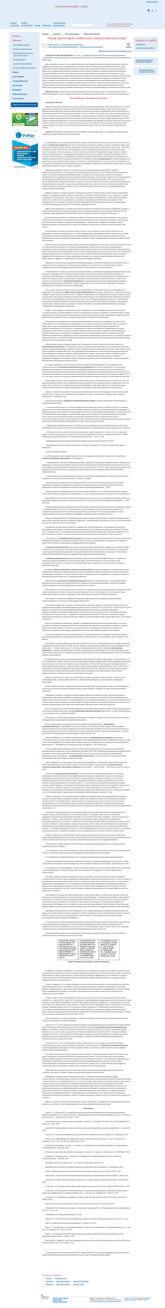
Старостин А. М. (53, 44)
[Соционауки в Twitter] (156, 10)
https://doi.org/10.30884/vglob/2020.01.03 (116, 51)
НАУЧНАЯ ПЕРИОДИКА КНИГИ (71, 6)
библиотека (46, 25)
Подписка (16, 89)
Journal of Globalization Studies (24, 67)
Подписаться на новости (145, 48)
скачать (128, 47)
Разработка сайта (130, 1299)
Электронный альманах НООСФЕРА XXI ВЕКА (144, 61)
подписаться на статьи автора (71, 44)
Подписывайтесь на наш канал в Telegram (147, 71)
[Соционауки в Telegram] (148, 10)
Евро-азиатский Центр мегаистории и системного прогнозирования (120, 25)
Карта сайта (57, 1300)
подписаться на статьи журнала (91, 47)
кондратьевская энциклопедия (59, 24)
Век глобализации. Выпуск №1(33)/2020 (63, 47)
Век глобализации (19, 59)
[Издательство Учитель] (25, 125)
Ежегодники (18, 76)
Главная (16, 35)
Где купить (17, 85)
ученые (37, 25)
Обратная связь (19, 93)
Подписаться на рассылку (24, 105)
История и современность (22, 49)
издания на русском (14, 24)
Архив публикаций (60, 1302)
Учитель (147, 1298)
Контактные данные (60, 1298)
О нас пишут (18, 98)
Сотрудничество (20, 80)
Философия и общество (21, 45)
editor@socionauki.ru (100, 1301)
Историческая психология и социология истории (23, 54)
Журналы (17, 40)
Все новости (140, 44)
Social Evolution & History (22, 63)
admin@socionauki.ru (114, 1301)
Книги (15, 72)
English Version (152, 2)
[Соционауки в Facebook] (152, 10)
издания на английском (26, 24)
